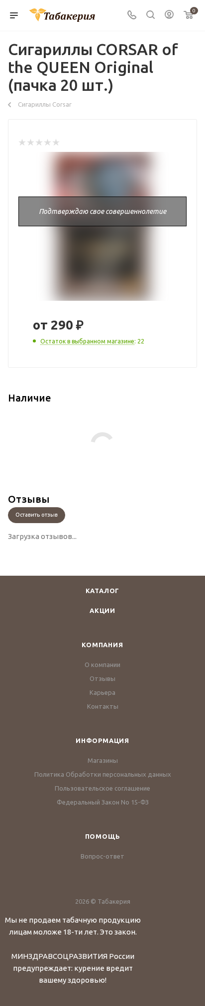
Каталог (103, 590)
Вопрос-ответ (102, 856)
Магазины (103, 760)
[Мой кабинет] (169, 15)
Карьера (102, 692)
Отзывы (102, 678)
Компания (102, 644)
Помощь (102, 836)
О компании (102, 664)
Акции (102, 610)
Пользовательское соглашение (102, 788)
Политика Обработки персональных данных (102, 774)
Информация (102, 740)
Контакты (102, 706)
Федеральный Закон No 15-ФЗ (103, 802)
